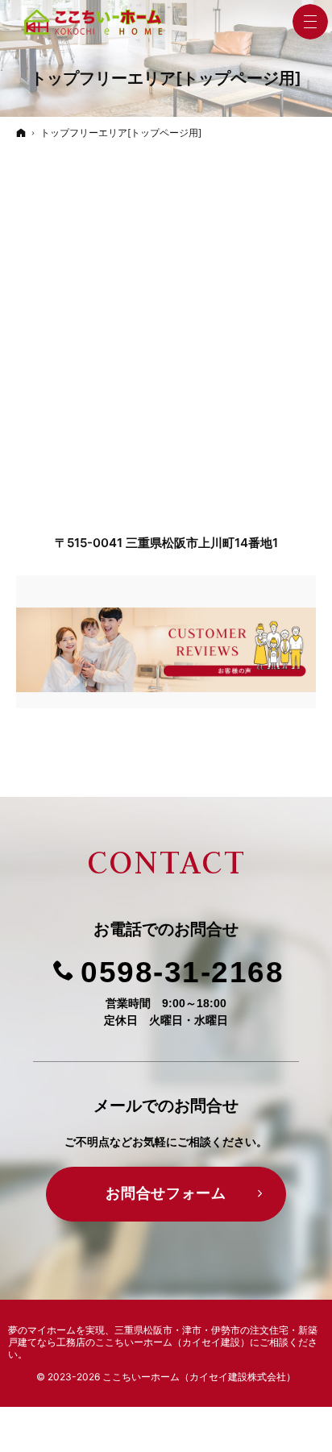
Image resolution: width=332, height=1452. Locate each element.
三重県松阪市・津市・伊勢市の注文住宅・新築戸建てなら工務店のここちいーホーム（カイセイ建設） (162, 1336)
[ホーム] (21, 132)
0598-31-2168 (182, 972)
